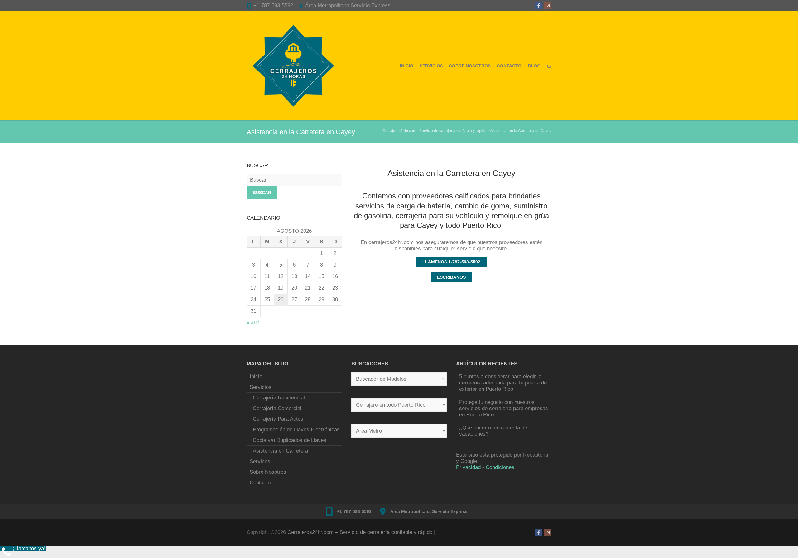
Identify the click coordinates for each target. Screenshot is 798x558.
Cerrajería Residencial (279, 398)
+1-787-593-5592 (273, 5)
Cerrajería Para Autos (278, 419)
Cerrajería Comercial (277, 408)
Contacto (509, 65)
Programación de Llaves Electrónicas (296, 430)
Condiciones (500, 467)
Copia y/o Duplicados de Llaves (289, 440)
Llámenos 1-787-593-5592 (451, 261)
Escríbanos (451, 277)
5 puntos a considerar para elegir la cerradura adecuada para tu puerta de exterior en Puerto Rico (503, 383)
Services (260, 461)
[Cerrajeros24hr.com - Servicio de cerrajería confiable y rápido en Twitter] (547, 5)
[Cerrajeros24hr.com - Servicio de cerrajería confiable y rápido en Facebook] (538, 5)
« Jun (253, 323)
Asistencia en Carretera (280, 451)
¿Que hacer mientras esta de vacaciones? (493, 431)
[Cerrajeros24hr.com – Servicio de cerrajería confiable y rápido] (293, 66)
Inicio (406, 65)
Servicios (431, 65)
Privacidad (468, 467)
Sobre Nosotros (470, 65)
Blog (534, 65)
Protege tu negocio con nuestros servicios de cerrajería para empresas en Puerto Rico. (503, 408)
